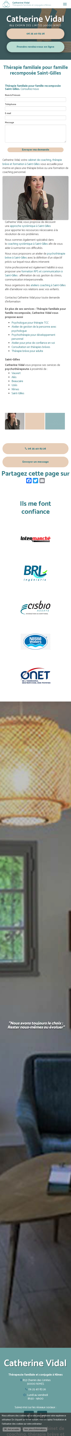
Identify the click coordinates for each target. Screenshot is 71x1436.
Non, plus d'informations (35, 1429)
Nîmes (15, 389)
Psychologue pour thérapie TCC (30, 322)
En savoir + (14, 421)
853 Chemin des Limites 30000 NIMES (36, 25)
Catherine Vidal (31, 4)
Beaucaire (17, 381)
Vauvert (16, 373)
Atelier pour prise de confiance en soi (33, 343)
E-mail (8, 113)
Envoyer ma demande (35, 149)
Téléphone (10, 104)
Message (9, 122)
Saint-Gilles (18, 393)
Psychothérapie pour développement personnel (33, 337)
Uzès (14, 385)
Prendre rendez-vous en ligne (35, 47)
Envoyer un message (35, 462)
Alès (14, 377)
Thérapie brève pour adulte (27, 351)
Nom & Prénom (12, 95)
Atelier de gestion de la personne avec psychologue (34, 328)
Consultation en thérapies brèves (31, 347)
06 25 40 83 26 (35, 33)
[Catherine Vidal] (6, 4)
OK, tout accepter (11, 1429)
